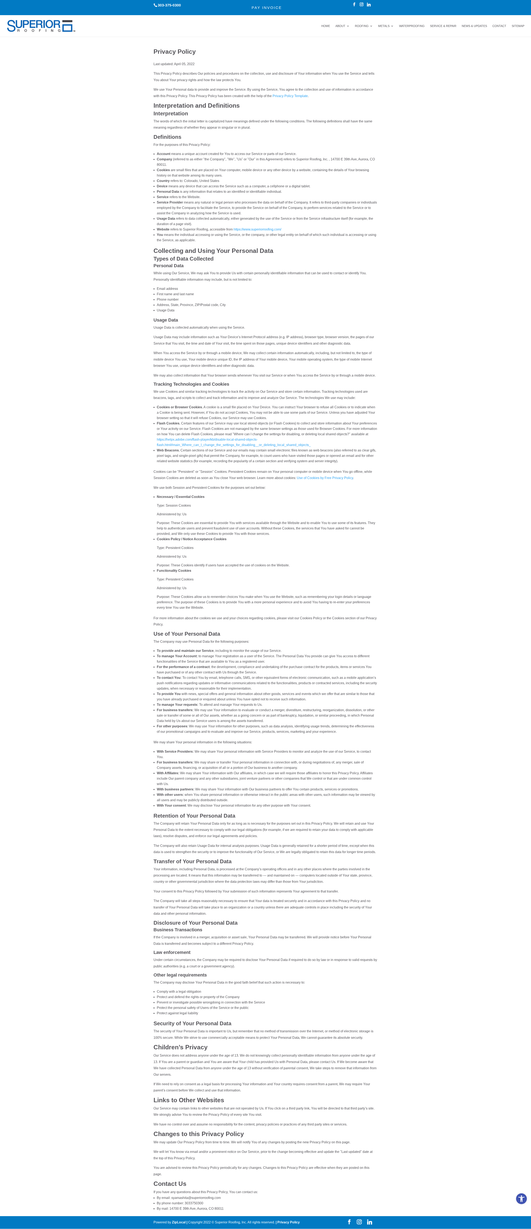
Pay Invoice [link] (267, 8)
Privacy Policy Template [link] (290, 96)
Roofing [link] (362, 26)
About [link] (340, 26)
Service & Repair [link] (443, 26)
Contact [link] (499, 26)
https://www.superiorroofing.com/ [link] (257, 229)
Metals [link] (384, 26)
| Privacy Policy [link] (288, 1222)
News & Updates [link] (474, 26)
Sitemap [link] (518, 26)
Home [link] (325, 26)
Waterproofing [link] (412, 26)
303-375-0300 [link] (169, 5)
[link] (521, 1198)
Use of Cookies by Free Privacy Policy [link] (325, 478)
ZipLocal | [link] (179, 1222)
